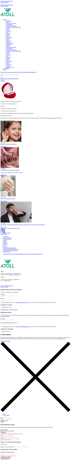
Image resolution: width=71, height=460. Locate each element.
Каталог (5, 19)
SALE (4, 69)
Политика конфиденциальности (11, 249)
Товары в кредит (7, 239)
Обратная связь (7, 251)
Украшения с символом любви (13, 27)
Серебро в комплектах (11, 26)
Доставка (6, 2)
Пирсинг (8, 34)
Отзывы (5, 246)
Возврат (5, 240)
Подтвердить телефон (6, 457)
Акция (2, 2)
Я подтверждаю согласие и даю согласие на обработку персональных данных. (29, 302)
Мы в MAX (7, 233)
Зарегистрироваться (5, 458)
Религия (8, 42)
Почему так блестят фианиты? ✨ (9, 198)
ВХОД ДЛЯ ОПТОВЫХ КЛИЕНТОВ (10, 78)
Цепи (7, 32)
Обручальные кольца (11, 23)
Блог (4, 245)
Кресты (8, 22)
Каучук (7, 36)
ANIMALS (8, 21)
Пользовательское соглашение (10, 250)
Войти (2, 421)
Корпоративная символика (9, 247)
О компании (6, 236)
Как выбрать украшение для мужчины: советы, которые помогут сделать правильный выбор (23, 224)
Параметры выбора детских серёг (8, 144)
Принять (8, 341)
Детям (7, 39)
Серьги (7, 29)
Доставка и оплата (7, 237)
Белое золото (9, 37)
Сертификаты (9, 24)
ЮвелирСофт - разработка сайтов (10, 309)
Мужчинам (8, 41)
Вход (4, 414)
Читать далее (4, 146)
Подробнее (3, 341)
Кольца (7, 28)
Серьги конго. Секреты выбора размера (10, 170)
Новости (5, 242)
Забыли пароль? (4, 420)
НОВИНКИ (6, 68)
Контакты (5, 244)
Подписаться (4, 234)
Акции (5, 241)
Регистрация (6, 415)
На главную (51, 118)
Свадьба (8, 38)
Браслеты (8, 33)
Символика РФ (9, 43)
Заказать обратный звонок (7, 1)
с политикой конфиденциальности (22, 302)
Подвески (8, 31)
